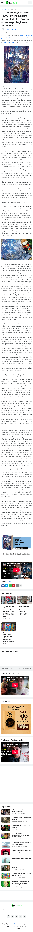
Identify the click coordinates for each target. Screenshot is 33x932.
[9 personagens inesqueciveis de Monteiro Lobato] (5, 876)
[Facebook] (3, 585)
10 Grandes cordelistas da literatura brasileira (19, 810)
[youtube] (16, 916)
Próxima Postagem (25, 668)
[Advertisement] (16, 784)
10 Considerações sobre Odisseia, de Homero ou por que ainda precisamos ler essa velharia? (24, 610)
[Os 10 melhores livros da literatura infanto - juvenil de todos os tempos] (5, 836)
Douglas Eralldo (8, 42)
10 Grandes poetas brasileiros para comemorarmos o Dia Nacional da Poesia (20, 883)
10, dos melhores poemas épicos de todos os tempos (21, 843)
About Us (15, 926)
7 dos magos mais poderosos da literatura (21, 818)
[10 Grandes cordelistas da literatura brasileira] (5, 812)
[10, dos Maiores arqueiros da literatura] (5, 868)
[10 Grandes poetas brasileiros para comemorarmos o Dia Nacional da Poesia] (5, 884)
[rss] (24, 916)
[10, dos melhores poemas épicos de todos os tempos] (5, 845)
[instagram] (20, 916)
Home (8, 926)
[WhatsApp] (10, 585)
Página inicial (5, 9)
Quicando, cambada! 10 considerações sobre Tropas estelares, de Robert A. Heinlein (8, 637)
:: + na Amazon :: (16, 530)
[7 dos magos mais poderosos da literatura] (5, 820)
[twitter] (12, 916)
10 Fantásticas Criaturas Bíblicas (21, 858)
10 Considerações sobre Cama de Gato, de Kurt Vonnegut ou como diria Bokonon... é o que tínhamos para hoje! (8, 611)
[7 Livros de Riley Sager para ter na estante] (5, 828)
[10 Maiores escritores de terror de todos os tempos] (5, 852)
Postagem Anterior (8, 668)
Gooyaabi (28, 924)
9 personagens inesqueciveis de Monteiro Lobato (21, 874)
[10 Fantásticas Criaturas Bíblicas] (5, 860)
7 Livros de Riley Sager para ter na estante (21, 826)
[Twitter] (6, 585)
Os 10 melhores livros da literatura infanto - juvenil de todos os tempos (20, 835)
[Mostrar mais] (20, 585)
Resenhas (13, 9)
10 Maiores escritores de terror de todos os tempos (22, 851)
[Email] (17, 585)
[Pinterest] (13, 585)
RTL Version (16, 929)
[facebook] (8, 916)
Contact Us (23, 926)
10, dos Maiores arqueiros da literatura (20, 866)
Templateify (12, 924)
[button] (2, 2)
